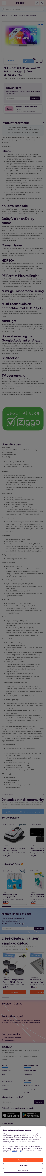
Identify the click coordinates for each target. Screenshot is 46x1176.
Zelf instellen (23, 1165)
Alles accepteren (23, 1160)
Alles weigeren (23, 1170)
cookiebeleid (17, 1152)
